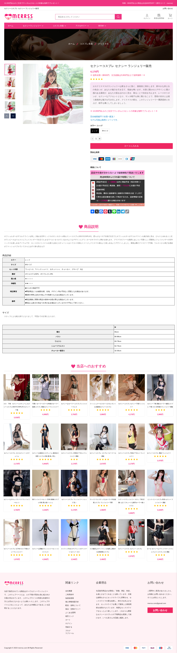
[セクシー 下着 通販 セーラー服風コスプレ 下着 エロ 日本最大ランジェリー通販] (160, 387)
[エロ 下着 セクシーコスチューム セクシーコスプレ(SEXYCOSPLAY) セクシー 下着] (16, 387)
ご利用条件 (69, 594)
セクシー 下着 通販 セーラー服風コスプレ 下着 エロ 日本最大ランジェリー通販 (160, 405)
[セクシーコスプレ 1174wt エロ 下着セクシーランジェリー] (16, 532)
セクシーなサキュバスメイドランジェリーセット (17, 501)
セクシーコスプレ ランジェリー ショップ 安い (74, 501)
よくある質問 (70, 613)
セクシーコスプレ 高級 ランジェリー (159, 453)
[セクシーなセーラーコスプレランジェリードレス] (74, 387)
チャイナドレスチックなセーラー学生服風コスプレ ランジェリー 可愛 (103, 501)
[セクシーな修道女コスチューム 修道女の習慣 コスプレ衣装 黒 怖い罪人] (45, 437)
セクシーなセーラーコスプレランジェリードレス (74, 405)
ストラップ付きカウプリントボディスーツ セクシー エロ (74, 550)
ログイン (68, 623)
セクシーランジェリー (32, 26)
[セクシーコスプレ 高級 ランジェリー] (160, 437)
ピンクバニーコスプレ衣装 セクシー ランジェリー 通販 (160, 501)
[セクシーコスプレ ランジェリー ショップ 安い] (74, 483)
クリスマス (103, 44)
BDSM (101, 26)
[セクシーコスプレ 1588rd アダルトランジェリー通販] (74, 437)
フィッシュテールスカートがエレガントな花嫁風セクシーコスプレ (103, 405)
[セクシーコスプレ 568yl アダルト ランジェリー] (131, 437)
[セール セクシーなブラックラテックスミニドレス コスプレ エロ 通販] (160, 532)
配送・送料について (73, 605)
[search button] (118, 16)
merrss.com (22, 648)
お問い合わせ (168, 8)
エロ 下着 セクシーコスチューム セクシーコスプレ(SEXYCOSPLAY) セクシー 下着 (17, 407)
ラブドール (69, 633)
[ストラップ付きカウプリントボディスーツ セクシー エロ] (74, 532)
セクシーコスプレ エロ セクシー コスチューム (17, 454)
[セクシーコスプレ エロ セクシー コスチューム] (16, 437)
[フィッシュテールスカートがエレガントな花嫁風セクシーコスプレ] (103, 387)
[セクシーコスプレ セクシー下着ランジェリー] (131, 387)
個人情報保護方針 (72, 602)
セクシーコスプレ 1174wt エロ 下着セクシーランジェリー (17, 550)
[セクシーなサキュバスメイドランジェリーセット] (16, 483)
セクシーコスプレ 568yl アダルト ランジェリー (131, 454)
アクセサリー (81, 26)
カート (67, 620)
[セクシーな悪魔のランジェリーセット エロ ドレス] (45, 532)
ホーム (10, 26)
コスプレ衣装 (58, 26)
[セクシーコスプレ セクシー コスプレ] (131, 532)
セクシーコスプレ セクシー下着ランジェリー (131, 405)
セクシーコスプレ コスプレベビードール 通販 (103, 454)
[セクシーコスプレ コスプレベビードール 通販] (103, 437)
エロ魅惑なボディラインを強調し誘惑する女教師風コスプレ (103, 550)
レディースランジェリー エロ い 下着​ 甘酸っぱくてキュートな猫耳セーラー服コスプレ (131, 503)
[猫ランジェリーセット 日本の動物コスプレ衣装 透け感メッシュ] (45, 483)
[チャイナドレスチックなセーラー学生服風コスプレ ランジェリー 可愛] (103, 483)
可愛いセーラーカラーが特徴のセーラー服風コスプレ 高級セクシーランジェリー (45, 405)
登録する (68, 627)
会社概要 (68, 591)
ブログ (67, 631)
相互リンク (69, 616)
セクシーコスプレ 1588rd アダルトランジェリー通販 (74, 454)
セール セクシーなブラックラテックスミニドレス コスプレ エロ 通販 (160, 550)
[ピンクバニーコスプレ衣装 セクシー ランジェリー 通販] (160, 483)
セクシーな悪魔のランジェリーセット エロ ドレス (45, 550)
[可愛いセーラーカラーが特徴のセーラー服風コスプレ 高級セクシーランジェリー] (45, 387)
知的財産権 (69, 598)
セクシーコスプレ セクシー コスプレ (130, 549)
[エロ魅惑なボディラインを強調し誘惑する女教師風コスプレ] (103, 532)
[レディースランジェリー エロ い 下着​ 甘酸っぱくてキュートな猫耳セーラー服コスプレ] (131, 483)
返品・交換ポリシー (73, 609)
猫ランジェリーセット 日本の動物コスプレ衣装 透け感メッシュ (45, 501)
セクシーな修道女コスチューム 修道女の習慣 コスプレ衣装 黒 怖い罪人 (45, 454)
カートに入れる (131, 146)
